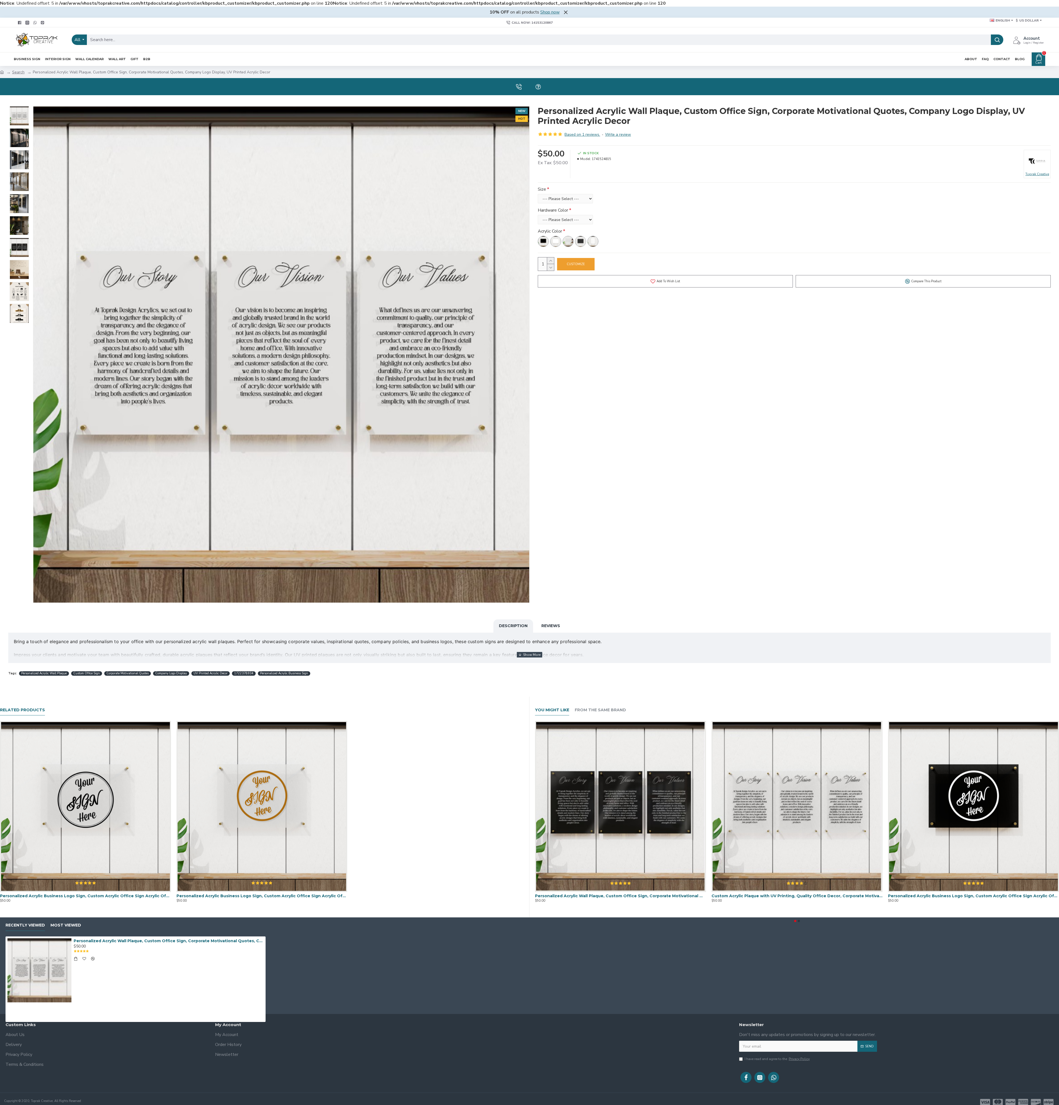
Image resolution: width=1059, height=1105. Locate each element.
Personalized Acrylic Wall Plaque (44, 673)
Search (18, 72)
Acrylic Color (550, 231)
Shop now (550, 12)
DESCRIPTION (513, 625)
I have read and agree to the (777, 1059)
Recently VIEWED (25, 925)
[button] (795, 921)
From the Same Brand (600, 710)
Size (542, 189)
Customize (576, 264)
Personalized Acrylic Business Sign (284, 673)
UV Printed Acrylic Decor (211, 673)
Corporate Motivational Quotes (127, 673)
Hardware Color (553, 210)
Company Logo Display (171, 673)
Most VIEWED (65, 925)
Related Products (22, 710)
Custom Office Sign (86, 673)
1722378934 (243, 673)
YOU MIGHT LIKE (552, 710)
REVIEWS (550, 625)
